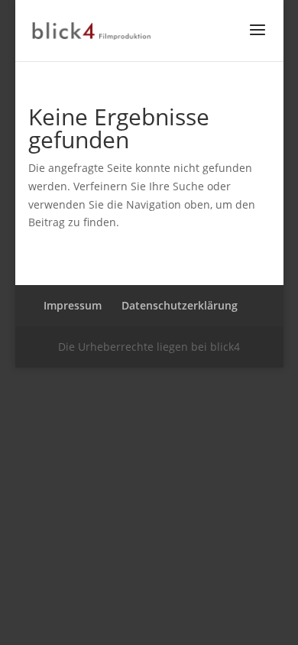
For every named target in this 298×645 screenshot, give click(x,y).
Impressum (73, 305)
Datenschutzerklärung (179, 305)
